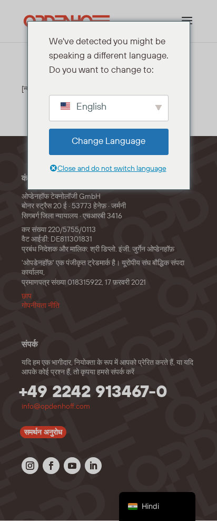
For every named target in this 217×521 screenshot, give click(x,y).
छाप (27, 296)
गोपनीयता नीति (41, 306)
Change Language (108, 141)
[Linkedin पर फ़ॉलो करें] (93, 465)
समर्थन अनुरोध (43, 432)
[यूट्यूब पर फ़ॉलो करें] (72, 465)
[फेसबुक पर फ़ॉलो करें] (51, 465)
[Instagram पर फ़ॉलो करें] (30, 465)
